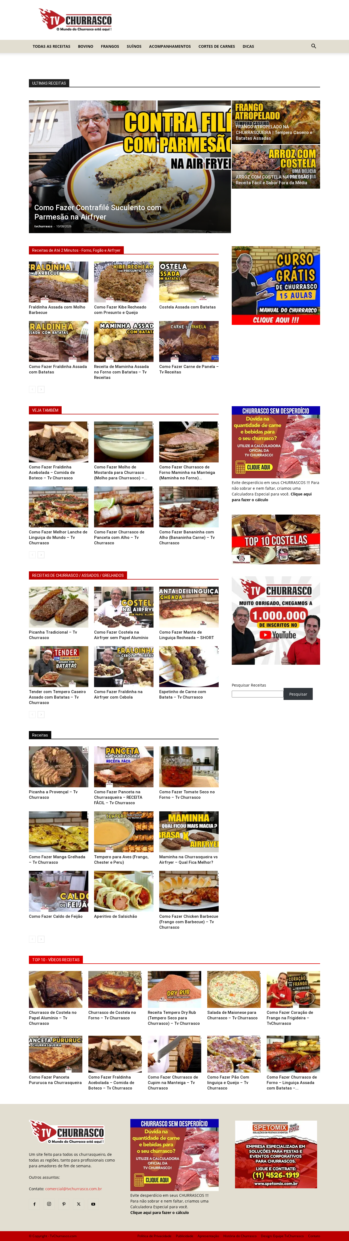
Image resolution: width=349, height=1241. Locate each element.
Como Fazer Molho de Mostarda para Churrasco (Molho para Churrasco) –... (120, 472)
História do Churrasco (240, 1236)
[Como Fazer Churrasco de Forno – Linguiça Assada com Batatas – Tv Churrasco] (293, 1054)
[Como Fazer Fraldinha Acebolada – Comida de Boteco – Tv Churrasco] (58, 441)
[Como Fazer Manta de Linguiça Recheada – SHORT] (189, 607)
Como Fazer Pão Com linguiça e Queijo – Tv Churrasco (228, 1083)
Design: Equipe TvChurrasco (282, 1236)
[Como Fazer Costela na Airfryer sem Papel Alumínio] (124, 607)
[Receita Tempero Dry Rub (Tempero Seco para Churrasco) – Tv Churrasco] (174, 989)
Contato (314, 1236)
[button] (313, 46)
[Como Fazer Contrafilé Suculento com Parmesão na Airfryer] (130, 166)
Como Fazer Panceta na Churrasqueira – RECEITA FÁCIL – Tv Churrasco (118, 797)
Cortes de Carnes (216, 46)
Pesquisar (298, 694)
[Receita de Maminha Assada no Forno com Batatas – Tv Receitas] (124, 341)
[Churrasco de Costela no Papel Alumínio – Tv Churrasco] (55, 989)
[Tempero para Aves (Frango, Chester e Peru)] (124, 831)
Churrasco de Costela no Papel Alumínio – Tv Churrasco (53, 1018)
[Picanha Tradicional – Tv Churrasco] (58, 607)
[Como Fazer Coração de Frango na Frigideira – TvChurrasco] (293, 989)
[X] (78, 1204)
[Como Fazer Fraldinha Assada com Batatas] (58, 341)
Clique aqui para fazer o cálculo (159, 1212)
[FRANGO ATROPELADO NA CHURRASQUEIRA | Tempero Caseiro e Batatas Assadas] (276, 122)
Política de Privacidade (154, 1236)
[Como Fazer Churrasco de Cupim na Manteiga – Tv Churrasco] (174, 1054)
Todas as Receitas (51, 46)
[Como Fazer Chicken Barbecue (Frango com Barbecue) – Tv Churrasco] (189, 891)
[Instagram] (49, 1204)
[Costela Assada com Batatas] (189, 282)
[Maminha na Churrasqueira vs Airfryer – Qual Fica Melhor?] (189, 831)
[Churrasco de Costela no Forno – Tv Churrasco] (115, 989)
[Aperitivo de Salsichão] (124, 891)
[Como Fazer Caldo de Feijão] (58, 891)
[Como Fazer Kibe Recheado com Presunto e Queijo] (124, 282)
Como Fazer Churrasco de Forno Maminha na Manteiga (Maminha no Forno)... (187, 472)
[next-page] (41, 389)
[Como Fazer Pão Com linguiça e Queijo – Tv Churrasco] (234, 1054)
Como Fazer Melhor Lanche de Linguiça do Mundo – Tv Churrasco (58, 537)
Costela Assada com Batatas (187, 307)
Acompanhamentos (170, 46)
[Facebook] (34, 1204)
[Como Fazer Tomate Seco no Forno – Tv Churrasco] (189, 766)
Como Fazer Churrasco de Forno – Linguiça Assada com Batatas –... (292, 1083)
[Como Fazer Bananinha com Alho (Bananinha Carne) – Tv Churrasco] (189, 506)
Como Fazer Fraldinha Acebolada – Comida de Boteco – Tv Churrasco (52, 472)
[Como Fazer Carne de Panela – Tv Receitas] (189, 341)
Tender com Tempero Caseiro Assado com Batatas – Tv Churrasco (57, 697)
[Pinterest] (63, 1204)
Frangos (110, 46)
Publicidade (184, 1236)
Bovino (85, 46)
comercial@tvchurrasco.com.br (73, 1188)
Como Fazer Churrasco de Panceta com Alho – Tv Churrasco (119, 537)
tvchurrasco (43, 226)
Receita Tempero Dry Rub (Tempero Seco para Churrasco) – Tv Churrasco (174, 1018)
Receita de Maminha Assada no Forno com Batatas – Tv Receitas (121, 372)
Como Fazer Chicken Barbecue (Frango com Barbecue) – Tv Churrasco (188, 922)
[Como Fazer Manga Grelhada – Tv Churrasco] (58, 831)
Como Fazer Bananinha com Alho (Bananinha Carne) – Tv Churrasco (187, 537)
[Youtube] (93, 1204)
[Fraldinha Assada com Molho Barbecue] (58, 282)
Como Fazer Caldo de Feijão (56, 916)
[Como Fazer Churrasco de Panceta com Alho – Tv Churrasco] (124, 506)
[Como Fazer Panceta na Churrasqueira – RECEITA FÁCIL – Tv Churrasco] (124, 766)
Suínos (134, 46)
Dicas (248, 46)
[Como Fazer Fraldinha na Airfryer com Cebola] (124, 666)
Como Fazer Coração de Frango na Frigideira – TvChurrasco (290, 1018)
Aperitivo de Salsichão (115, 916)
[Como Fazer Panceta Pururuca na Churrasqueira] (55, 1054)
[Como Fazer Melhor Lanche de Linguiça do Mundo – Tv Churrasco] (58, 506)
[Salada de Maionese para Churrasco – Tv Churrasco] (234, 989)
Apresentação (208, 1236)
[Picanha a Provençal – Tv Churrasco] (58, 766)
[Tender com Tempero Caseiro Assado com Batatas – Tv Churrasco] (58, 666)
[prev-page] (32, 389)
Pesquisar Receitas (249, 685)
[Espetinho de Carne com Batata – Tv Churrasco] (189, 666)
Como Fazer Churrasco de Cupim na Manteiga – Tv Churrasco (173, 1083)
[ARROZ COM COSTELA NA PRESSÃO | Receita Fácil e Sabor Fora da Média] (276, 167)
